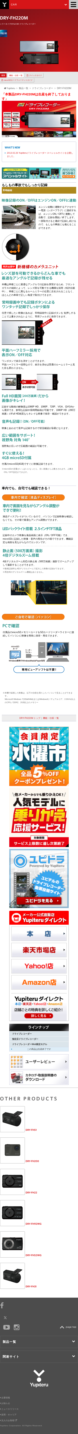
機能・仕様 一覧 (15, 75)
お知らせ (5, 1403)
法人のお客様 (8, 1420)
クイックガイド (35, 75)
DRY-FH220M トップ (29, 718)
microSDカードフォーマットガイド (18, 80)
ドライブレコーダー (42, 88)
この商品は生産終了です (39, 1049)
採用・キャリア (9, 1414)
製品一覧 (23, 88)
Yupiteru (4, 4)
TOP (69, 1327)
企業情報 (5, 1397)
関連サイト (11, 1356)
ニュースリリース (10, 1409)
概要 (3, 75)
